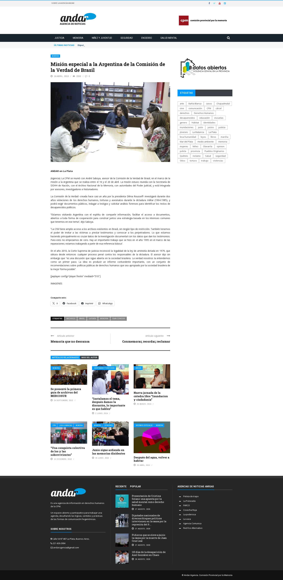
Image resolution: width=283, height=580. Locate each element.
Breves (138, 368)
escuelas (218, 117)
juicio (200, 127)
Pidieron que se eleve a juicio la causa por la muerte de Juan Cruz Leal (149, 537)
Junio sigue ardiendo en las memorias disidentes (108, 451)
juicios (211, 127)
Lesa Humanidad (65, 425)
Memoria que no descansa (70, 341)
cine (182, 108)
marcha (224, 136)
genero (183, 122)
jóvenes (184, 132)
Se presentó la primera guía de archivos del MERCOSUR (66, 392)
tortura (193, 160)
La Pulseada (189, 500)
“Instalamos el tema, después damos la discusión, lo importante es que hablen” (108, 404)
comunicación (195, 108)
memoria (104, 318)
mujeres (184, 146)
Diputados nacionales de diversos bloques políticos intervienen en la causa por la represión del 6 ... (149, 520)
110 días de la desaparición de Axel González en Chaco (149, 553)
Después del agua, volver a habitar (151, 459)
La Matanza (198, 132)
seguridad (221, 155)
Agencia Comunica (192, 523)
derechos (184, 113)
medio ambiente (206, 141)
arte (182, 103)
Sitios (182, 160)
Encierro (146, 38)
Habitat (195, 122)
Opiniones (108, 425)
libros (213, 136)
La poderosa (189, 514)
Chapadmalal (223, 103)
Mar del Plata (186, 141)
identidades (209, 122)
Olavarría (207, 146)
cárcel (219, 108)
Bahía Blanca (195, 103)
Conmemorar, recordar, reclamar (146, 341)
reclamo (197, 155)
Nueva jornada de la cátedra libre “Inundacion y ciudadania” (151, 396)
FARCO (186, 505)
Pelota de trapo (191, 496)
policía (183, 151)
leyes (203, 136)
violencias (218, 160)
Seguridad (127, 38)
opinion (220, 146)
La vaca (187, 518)
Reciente (120, 486)
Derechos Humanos (204, 113)
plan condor (118, 318)
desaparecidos (187, 117)
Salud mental (168, 38)
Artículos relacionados (65, 357)
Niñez (195, 146)
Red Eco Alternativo (192, 528)
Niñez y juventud (102, 38)
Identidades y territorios (104, 368)
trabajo (204, 160)
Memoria (78, 38)
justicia (221, 127)
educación (204, 117)
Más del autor (89, 357)
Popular (135, 486)
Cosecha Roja (190, 509)
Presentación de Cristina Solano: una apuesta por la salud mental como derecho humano (148, 500)
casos (209, 103)
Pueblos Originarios (214, 151)
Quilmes (184, 155)
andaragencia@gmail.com (66, 547)
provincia (195, 151)
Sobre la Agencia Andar (62, 3)
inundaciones (186, 127)
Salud (208, 155)
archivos (70, 318)
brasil (82, 318)
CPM (54, 425)
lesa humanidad (188, 136)
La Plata (92, 318)
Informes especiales (144, 425)
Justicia (59, 38)
